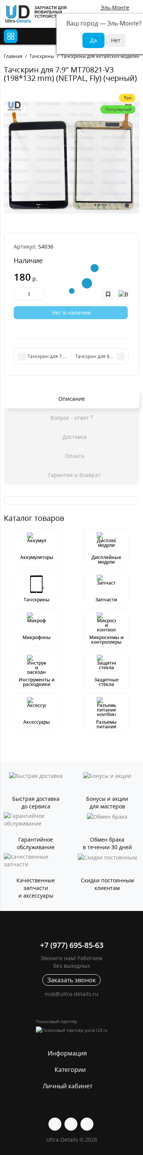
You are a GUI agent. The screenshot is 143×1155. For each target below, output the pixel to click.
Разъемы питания (106, 724)
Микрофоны (36, 637)
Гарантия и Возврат (74, 475)
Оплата (73, 455)
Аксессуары (36, 722)
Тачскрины (37, 599)
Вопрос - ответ (71, 417)
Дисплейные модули (106, 559)
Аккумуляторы (36, 557)
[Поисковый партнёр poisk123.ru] (72, 1030)
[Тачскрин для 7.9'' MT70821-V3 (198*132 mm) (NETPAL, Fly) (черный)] (71, 157)
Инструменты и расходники (37, 682)
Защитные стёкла (106, 682)
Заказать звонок (71, 980)
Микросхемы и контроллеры (106, 639)
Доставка (74, 436)
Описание (71, 398)
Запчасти (106, 599)
